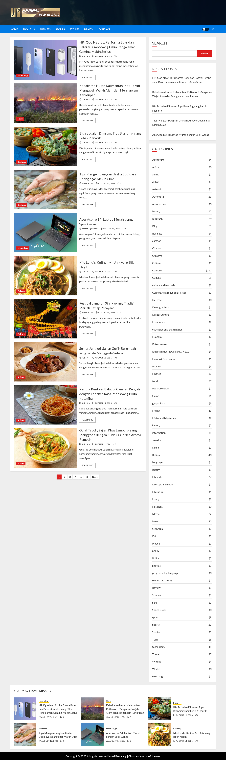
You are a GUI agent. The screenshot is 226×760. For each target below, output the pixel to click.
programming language (165, 572)
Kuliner (21, 377)
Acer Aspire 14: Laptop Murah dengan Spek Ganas (180, 134)
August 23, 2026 (103, 99)
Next (95, 476)
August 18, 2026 (103, 142)
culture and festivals (163, 285)
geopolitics (158, 403)
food (155, 381)
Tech (155, 639)
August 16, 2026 (111, 228)
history (156, 425)
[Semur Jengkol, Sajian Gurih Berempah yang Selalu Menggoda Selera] (45, 361)
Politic (156, 558)
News (20, 119)
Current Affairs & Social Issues (169, 292)
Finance (156, 373)
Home (14, 29)
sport (155, 617)
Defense (157, 299)
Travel (155, 654)
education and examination (167, 329)
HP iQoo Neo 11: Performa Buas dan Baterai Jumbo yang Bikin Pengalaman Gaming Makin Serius (107, 46)
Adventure (158, 159)
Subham (86, 56)
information (159, 432)
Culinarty (157, 262)
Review (156, 587)
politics (156, 565)
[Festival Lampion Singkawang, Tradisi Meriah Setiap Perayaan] (45, 318)
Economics (158, 322)
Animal (156, 167)
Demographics (160, 307)
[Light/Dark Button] (205, 29)
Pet (154, 536)
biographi (157, 218)
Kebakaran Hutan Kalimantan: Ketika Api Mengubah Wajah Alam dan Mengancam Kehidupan (109, 90)
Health (88, 29)
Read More (87, 77)
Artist (155, 181)
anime (155, 174)
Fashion (156, 366)
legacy (156, 469)
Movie (156, 513)
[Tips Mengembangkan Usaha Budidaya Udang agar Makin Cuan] (45, 189)
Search (159, 43)
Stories (74, 29)
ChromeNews (136, 756)
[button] (213, 29)
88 (87, 476)
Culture (21, 334)
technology (23, 75)
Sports (60, 29)
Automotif (158, 196)
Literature (157, 491)
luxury (155, 499)
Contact (104, 29)
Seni (154, 602)
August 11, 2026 (103, 403)
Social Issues (159, 609)
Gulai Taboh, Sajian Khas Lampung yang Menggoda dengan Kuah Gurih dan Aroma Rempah (110, 434)
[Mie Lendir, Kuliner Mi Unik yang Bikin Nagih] (45, 275)
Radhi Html (88, 183)
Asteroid (157, 189)
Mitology (157, 506)
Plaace (156, 543)
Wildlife (156, 661)
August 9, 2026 (103, 444)
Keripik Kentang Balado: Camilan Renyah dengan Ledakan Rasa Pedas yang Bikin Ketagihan (109, 393)
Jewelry (156, 440)
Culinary (21, 291)
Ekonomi (157, 336)
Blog (155, 226)
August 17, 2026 (106, 183)
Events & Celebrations (164, 358)
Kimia (155, 447)
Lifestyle (157, 476)
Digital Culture (160, 314)
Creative (157, 255)
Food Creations (161, 388)
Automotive (159, 204)
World (155, 668)
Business (45, 29)
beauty (156, 211)
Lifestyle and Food (162, 484)
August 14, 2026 (103, 271)
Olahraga (157, 528)
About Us (29, 29)
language (157, 462)
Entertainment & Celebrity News (170, 351)
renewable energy (162, 580)
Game (155, 395)
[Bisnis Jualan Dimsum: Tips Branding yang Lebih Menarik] (45, 146)
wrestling (157, 676)
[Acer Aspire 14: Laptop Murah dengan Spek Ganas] (45, 232)
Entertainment (160, 344)
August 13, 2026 (106, 312)
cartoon (156, 240)
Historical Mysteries (164, 418)
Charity (156, 248)
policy (155, 550)
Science (156, 595)
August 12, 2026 (103, 357)
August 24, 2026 (103, 56)
